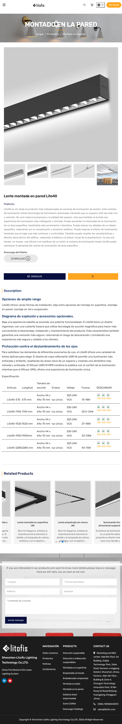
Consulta (36, 276)
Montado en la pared (73, 689)
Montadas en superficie (74, 667)
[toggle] (4, 5)
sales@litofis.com (106, 709)
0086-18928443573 (108, 704)
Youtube (10, 680)
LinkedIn (4, 680)
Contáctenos (49, 669)
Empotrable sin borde (73, 673)
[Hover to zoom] (61, 104)
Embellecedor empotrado (75, 678)
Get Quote (114, 5)
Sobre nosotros (50, 653)
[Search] (84, 5)
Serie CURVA (69, 703)
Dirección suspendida (74, 653)
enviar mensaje (16, 620)
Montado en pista (71, 683)
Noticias (47, 664)
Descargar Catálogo (73, 709)
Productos (48, 658)
